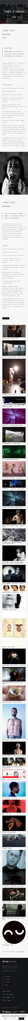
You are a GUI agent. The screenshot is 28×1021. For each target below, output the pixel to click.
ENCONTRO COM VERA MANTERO (9, 832)
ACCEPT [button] (21, 1018)
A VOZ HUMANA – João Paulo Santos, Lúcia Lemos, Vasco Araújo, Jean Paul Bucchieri (13, 562)
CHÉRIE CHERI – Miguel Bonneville (10, 739)
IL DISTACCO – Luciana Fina (9, 609)
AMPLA (3, 1000)
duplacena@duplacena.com (9, 970)
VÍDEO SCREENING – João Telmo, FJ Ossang (12, 583)
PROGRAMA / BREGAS (7, 848)
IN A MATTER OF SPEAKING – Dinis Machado (12, 477)
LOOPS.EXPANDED (6, 997)
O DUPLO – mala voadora (8, 646)
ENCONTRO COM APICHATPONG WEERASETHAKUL (12, 507)
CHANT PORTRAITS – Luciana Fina (10, 592)
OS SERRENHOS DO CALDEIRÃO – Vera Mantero (13, 886)
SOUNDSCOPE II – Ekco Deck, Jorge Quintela (13, 488)
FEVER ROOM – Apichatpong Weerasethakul (12, 425)
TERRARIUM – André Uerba (8, 394)
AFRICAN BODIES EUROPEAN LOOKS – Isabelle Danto (13, 526)
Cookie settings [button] (13, 1018)
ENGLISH (4, 37)
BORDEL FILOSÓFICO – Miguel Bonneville (12, 702)
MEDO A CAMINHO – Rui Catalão (9, 797)
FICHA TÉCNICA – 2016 (7, 945)
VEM (13, 997)
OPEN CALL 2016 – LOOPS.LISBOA (10, 338)
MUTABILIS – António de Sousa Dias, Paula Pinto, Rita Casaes (13, 406)
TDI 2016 (6, 318)
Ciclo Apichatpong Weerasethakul (10, 459)
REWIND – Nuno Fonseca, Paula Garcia (11, 779)
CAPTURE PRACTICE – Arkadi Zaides (11, 443)
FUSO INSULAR (9, 994)
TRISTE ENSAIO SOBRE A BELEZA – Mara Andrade (13, 665)
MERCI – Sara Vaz (6, 813)
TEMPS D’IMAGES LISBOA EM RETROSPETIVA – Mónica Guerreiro (13, 767)
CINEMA (8, 1000)
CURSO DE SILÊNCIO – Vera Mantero (11, 902)
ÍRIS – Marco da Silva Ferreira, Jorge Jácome (12, 683)
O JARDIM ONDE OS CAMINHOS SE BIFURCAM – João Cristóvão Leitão (12, 543)
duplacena (22, 951)
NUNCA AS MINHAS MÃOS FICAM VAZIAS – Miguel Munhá (13, 918)
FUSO (3, 994)
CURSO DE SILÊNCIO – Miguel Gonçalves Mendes (13, 755)
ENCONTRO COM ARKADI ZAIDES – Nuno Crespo (13, 356)
